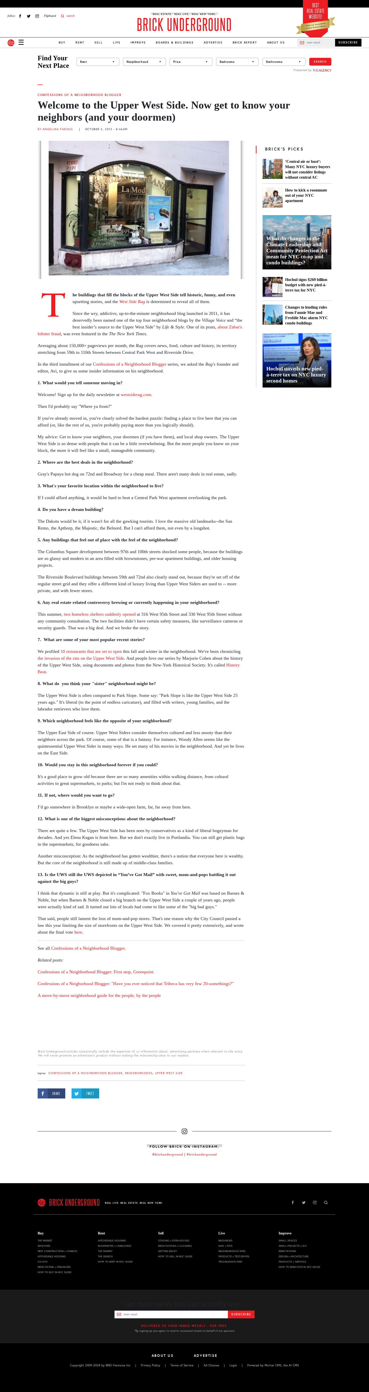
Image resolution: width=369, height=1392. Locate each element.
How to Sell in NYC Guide (175, 1256)
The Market (45, 1240)
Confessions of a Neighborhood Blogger (79, 95)
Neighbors (225, 1240)
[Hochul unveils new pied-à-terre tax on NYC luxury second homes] (297, 360)
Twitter (28, 16)
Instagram (37, 16)
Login (233, 1365)
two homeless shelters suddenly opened (100, 614)
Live (117, 42)
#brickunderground (202, 1155)
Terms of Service (181, 1365)
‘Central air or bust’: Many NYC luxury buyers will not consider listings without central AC (307, 169)
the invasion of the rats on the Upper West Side (81, 658)
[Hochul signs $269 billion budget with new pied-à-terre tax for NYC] (273, 287)
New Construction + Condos (58, 1251)
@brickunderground (167, 1155)
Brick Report (245, 42)
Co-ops (42, 1261)
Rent (80, 42)
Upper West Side (169, 1073)
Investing (44, 1245)
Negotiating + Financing (54, 1267)
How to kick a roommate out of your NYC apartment (306, 195)
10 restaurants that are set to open (91, 651)
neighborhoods (139, 1073)
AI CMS (294, 1365)
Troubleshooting (230, 1261)
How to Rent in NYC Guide (115, 1261)
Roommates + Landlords (114, 1245)
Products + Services (292, 1261)
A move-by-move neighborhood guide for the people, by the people (99, 995)
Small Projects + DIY (293, 1245)
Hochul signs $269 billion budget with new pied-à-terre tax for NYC (306, 284)
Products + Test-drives (233, 1256)
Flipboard (50, 16)
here (78, 932)
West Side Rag (132, 301)
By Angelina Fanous (55, 129)
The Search (105, 1256)
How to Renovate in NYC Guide (299, 1267)
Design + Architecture (294, 1256)
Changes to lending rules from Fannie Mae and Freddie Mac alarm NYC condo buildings (306, 315)
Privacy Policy (150, 1365)
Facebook (20, 16)
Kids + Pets (225, 1245)
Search (320, 61)
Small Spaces (288, 1240)
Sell (98, 42)
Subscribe (241, 1314)
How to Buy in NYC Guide (54, 1272)
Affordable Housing (52, 1256)
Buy (62, 42)
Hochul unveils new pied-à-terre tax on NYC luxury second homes (296, 375)
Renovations (287, 1251)
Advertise (213, 42)
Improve (138, 42)
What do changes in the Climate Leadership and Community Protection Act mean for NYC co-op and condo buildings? (297, 250)
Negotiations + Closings (175, 1245)
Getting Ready (167, 1251)
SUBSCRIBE (348, 42)
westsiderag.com (135, 394)
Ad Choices (211, 1365)
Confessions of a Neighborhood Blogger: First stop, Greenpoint (96, 971)
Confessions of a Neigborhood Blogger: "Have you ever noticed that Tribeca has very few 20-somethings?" (135, 983)
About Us (276, 42)
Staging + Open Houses (173, 1240)
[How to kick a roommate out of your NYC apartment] (273, 197)
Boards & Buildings (175, 42)
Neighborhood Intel (232, 1251)
